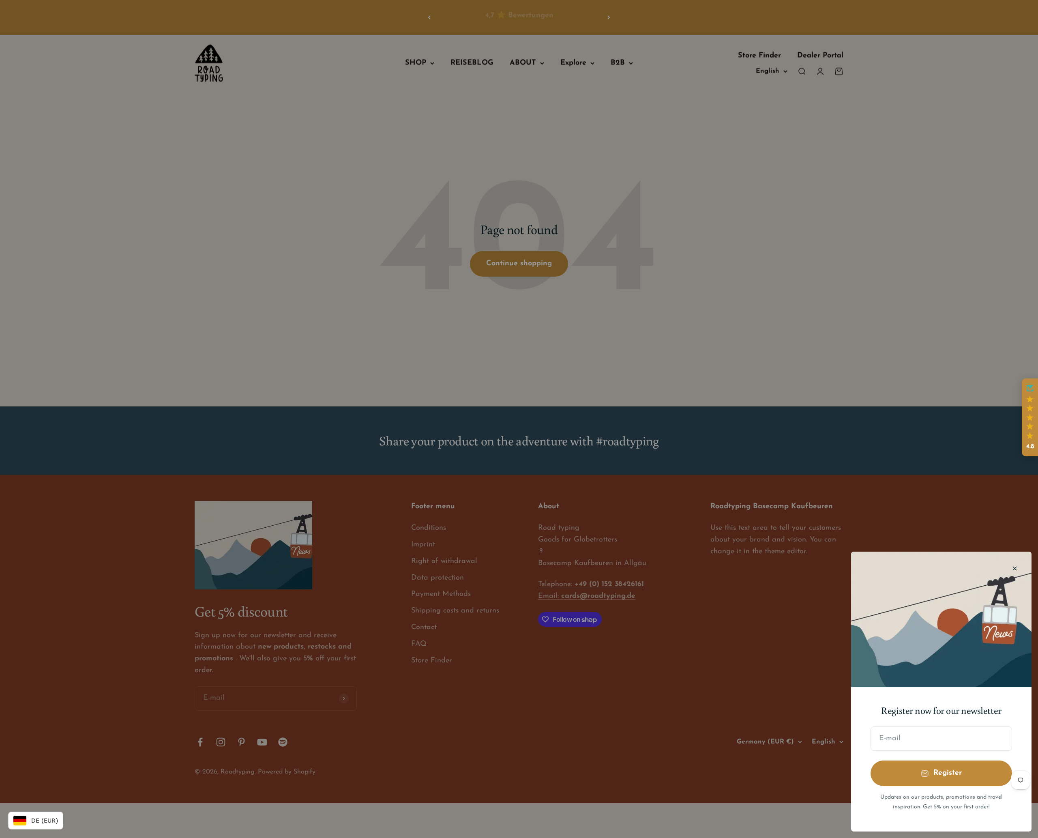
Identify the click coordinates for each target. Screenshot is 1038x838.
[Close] (1015, 568)
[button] (1030, 417)
